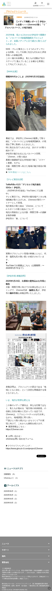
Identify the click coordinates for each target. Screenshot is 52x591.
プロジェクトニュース (16, 11)
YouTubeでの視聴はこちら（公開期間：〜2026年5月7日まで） (25, 266)
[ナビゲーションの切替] (48, 4)
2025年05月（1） (11, 495)
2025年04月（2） (11, 499)
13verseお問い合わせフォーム (19, 439)
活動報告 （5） (10, 474)
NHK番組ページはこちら (19, 172)
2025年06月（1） (11, 491)
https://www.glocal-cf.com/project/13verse (24, 448)
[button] (26, 544)
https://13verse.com (14, 429)
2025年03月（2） (11, 503)
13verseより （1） (11, 478)
